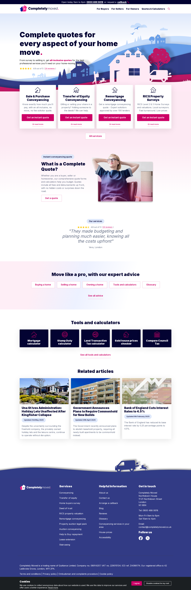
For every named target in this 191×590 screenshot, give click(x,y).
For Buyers (103, 9)
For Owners (132, 9)
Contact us (104, 498)
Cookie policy (106, 574)
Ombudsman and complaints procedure (78, 574)
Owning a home (94, 284)
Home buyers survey (69, 503)
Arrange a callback (108, 503)
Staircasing (64, 544)
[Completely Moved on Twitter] (148, 539)
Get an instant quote (38, 117)
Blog (101, 508)
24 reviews (50, 68)
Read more (53, 587)
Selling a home (69, 284)
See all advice (95, 295)
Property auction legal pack (73, 524)
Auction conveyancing (70, 529)
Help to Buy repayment (70, 534)
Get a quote (51, 198)
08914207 (95, 565)
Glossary (151, 284)
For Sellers (117, 9)
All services (95, 136)
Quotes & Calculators (153, 9)
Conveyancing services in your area (114, 525)
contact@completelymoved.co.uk (155, 527)
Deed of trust (65, 508)
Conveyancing (66, 492)
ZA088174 (135, 565)
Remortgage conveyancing (72, 518)
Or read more (37, 124)
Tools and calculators (124, 284)
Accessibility (105, 537)
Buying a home (43, 284)
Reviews (103, 513)
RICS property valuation (71, 513)
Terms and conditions (30, 574)
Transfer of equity (68, 498)
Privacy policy (50, 574)
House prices (105, 532)
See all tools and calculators (95, 354)
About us (103, 492)
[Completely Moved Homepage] (39, 8)
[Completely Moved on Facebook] (141, 539)
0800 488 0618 (95, 2)
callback (122, 2)
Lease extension (67, 539)
